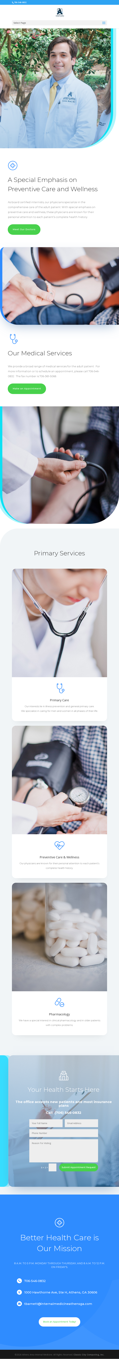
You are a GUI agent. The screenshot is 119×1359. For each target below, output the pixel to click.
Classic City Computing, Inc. (88, 1354)
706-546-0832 (20, 2)
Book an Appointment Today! (59, 1321)
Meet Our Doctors (24, 229)
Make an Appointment (27, 388)
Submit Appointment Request (79, 1167)
